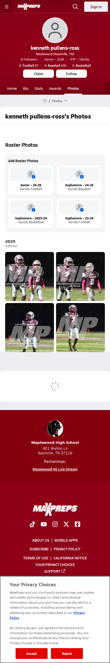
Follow (71, 73)
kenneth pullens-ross (55, 47)
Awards (55, 88)
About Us (40, 540)
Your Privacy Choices (55, 564)
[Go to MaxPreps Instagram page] (55, 524)
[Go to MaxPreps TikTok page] (32, 524)
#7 (28, 65)
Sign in (96, 6)
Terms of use (35, 557)
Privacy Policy (67, 549)
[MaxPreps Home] (28, 6)
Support (52, 571)
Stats (39, 88)
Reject (67, 653)
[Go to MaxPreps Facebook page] (77, 524)
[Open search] (75, 6)
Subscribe (39, 549)
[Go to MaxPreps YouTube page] (44, 524)
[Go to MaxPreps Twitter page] (66, 524)
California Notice (70, 557)
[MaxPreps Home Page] (45, 101)
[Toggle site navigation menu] (6, 6)
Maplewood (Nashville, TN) (55, 53)
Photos (73, 88)
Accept (31, 653)
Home (12, 88)
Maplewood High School (55, 442)
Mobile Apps (66, 540)
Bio (25, 88)
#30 (55, 65)
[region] (55, 619)
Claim (38, 73)
